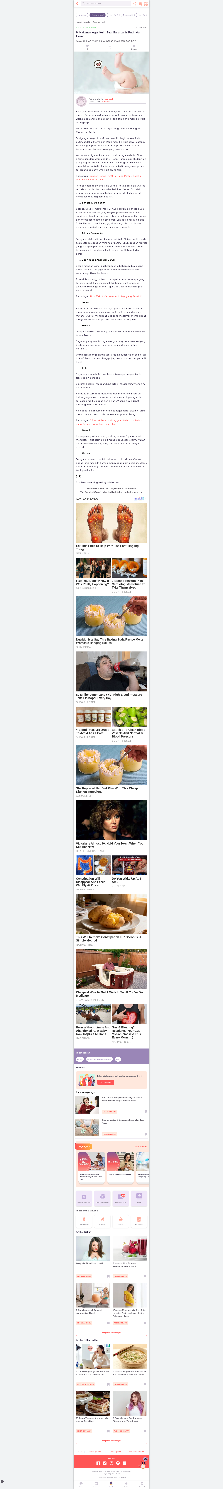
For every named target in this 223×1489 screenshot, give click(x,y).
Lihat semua (140, 1146)
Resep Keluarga (84, 1431)
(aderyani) (109, 99)
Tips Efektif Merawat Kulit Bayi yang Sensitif (116, 296)
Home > (79, 22)
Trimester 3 (142, 15)
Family (80, 1059)
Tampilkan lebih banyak (111, 1333)
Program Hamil (97, 15)
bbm (118, 1059)
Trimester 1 (113, 15)
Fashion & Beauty (121, 1431)
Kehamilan (82, 15)
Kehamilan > (88, 22)
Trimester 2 (128, 15)
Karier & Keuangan (85, 1384)
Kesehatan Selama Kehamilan (99, 1059)
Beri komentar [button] (106, 1082)
